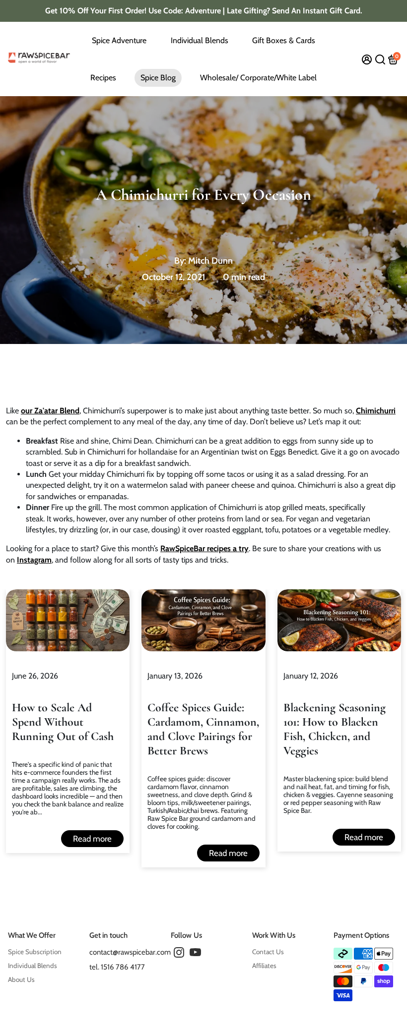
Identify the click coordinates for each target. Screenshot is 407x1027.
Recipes (103, 77)
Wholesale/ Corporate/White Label (258, 77)
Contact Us (268, 952)
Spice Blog (158, 77)
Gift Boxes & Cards (283, 40)
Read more (92, 839)
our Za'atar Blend (50, 410)
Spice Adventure (119, 40)
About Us (21, 979)
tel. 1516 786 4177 (117, 967)
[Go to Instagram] (179, 954)
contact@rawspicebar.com (130, 952)
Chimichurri (376, 410)
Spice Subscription (35, 952)
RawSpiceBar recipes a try (204, 548)
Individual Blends (199, 40)
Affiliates (264, 966)
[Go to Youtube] (195, 954)
